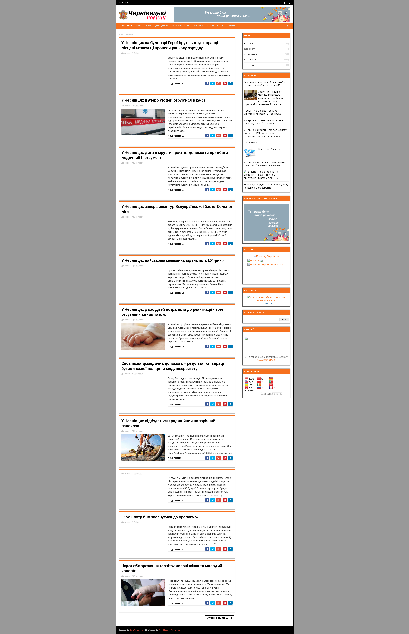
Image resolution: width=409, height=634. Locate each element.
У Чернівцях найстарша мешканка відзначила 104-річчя (172, 260)
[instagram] (289, 2)
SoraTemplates (136, 630)
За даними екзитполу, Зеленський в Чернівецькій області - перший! (264, 84)
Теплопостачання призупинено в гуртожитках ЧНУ (268, 174)
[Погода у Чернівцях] (266, 256)
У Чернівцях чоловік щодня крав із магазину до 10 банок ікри (263, 122)
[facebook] (284, 2)
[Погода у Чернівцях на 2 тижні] (266, 263)
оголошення (180, 25)
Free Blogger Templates (169, 630)
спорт (250, 65)
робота (198, 25)
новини (251, 60)
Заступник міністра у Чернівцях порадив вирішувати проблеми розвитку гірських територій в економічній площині (264, 98)
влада (250, 43)
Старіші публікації (219, 618)
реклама (212, 25)
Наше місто (250, 142)
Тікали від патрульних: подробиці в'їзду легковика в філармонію (266, 186)
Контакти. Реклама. (269, 149)
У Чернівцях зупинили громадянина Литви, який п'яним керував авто (264, 164)
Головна (126, 25)
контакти (123, 2)
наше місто (143, 25)
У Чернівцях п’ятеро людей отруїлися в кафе (163, 100)
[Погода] (254, 260)
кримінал (252, 54)
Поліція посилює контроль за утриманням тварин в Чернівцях (262, 112)
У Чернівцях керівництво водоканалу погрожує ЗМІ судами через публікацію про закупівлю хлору (265, 133)
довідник (161, 25)
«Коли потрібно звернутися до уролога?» (159, 517)
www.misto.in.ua (266, 360)
